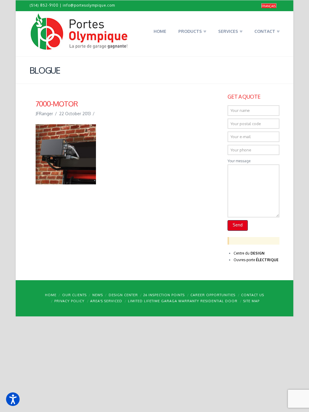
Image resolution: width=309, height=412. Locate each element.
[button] (13, 399)
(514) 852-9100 (44, 5)
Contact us (252, 295)
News (97, 295)
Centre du (249, 253)
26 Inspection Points (164, 295)
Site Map (251, 301)
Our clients (74, 295)
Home (50, 295)
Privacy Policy (69, 301)
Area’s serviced (106, 301)
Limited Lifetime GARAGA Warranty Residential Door (182, 301)
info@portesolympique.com (89, 5)
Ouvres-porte (256, 260)
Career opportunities (212, 295)
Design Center (123, 295)
